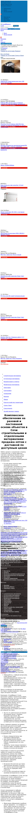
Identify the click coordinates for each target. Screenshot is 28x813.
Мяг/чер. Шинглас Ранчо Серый (11, 254)
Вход (5, 10)
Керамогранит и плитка (11, 596)
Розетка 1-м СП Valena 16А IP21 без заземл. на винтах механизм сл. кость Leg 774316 (13, 125)
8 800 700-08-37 (6, 1)
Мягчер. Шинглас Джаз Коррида (11, 358)
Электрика (7, 599)
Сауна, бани (8, 608)
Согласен (3, 625)
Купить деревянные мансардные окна (11, 540)
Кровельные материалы (11, 598)
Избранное (10, 29)
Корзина (6, 585)
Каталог (16, 25)
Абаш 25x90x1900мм (7, 165)
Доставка (7, 20)
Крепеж (6, 604)
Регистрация (8, 11)
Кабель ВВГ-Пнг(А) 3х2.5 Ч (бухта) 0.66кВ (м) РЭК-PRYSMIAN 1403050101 (13, 103)
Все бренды (4, 364)
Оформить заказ (9, 588)
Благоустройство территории (13, 607)
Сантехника (7, 601)
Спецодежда (8, 610)
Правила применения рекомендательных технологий (14, 579)
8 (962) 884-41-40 (6, 4)
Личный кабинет (9, 586)
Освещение (7, 602)
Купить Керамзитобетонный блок (12, 539)
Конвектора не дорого (12, 537)
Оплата (6, 18)
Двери (6, 605)
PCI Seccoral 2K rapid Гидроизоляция (13, 296)
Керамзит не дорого (7, 532)
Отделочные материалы (12, 595)
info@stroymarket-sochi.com (11, 562)
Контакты (7, 17)
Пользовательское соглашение (14, 575)
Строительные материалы (12, 593)
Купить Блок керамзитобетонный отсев (14, 537)
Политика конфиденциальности (14, 574)
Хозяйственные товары (11, 611)
